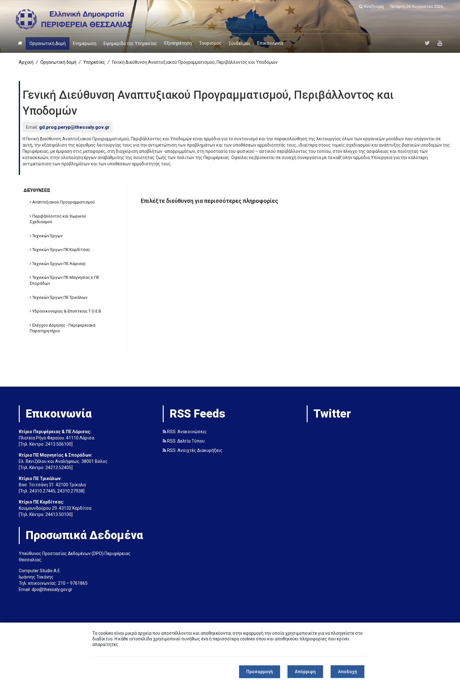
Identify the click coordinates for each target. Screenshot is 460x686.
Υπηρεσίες (94, 62)
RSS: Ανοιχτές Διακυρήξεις (194, 450)
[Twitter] (427, 43)
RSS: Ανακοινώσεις (186, 431)
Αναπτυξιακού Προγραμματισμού (63, 202)
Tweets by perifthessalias (332, 431)
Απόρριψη (305, 671)
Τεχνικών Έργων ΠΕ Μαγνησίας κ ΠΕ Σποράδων (64, 280)
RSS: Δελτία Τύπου (185, 440)
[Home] (20, 43)
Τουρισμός (210, 43)
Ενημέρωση (84, 43)
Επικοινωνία (270, 43)
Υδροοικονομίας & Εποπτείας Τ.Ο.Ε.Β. (66, 311)
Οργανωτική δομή (58, 62)
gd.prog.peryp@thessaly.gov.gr (74, 127)
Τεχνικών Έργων (47, 235)
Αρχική (26, 62)
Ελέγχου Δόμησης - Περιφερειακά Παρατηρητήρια (62, 328)
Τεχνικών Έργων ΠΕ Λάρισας (58, 263)
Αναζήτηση (373, 6)
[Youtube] (440, 43)
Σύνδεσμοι (239, 43)
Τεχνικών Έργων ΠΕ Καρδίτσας (60, 249)
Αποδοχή (347, 671)
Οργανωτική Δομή (47, 43)
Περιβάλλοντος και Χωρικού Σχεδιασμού (58, 219)
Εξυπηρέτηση (178, 43)
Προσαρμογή (259, 671)
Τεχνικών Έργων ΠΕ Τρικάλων (59, 297)
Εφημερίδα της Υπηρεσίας (130, 43)
